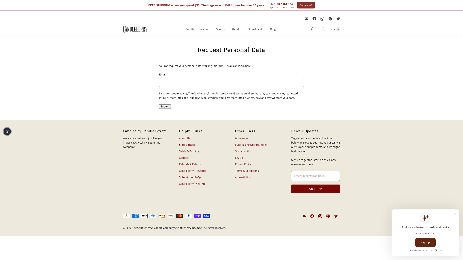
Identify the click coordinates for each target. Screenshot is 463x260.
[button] (7, 131)
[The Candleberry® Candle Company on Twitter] (338, 19)
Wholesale (241, 138)
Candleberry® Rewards (192, 171)
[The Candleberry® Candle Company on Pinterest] (330, 19)
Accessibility (242, 177)
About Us (237, 29)
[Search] (313, 29)
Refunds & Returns (190, 164)
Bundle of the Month (198, 29)
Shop (219, 29)
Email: (163, 74)
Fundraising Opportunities (251, 145)
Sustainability (243, 151)
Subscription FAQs (190, 177)
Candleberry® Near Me (192, 184)
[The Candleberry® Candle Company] (135, 29)
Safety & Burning (189, 151)
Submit (165, 106)
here (248, 66)
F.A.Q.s (239, 158)
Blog (273, 29)
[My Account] (323, 29)
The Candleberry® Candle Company (153, 228)
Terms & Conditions (247, 171)
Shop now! (306, 5)
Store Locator (256, 29)
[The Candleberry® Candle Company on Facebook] (314, 19)
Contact (183, 158)
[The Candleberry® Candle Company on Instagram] (322, 19)
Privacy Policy (243, 164)
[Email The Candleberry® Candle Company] (306, 19)
